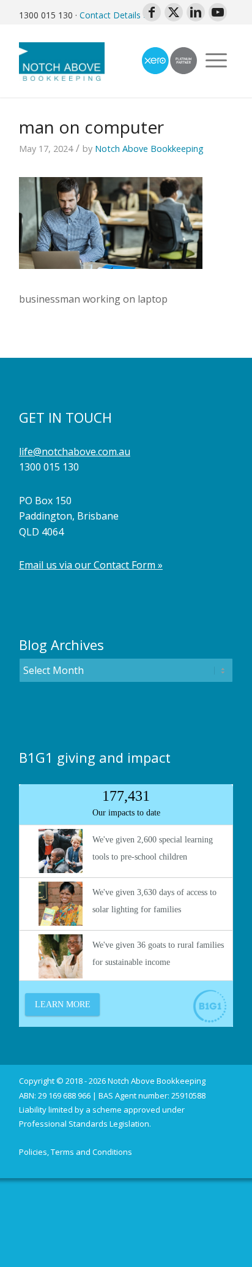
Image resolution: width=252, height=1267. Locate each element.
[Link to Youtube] (218, 12)
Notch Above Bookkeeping (149, 148)
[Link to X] (174, 12)
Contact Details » (113, 15)
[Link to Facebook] (152, 12)
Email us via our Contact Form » (91, 565)
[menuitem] (75, 1152)
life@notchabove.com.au (74, 451)
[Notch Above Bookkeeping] (104, 60)
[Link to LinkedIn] (196, 12)
